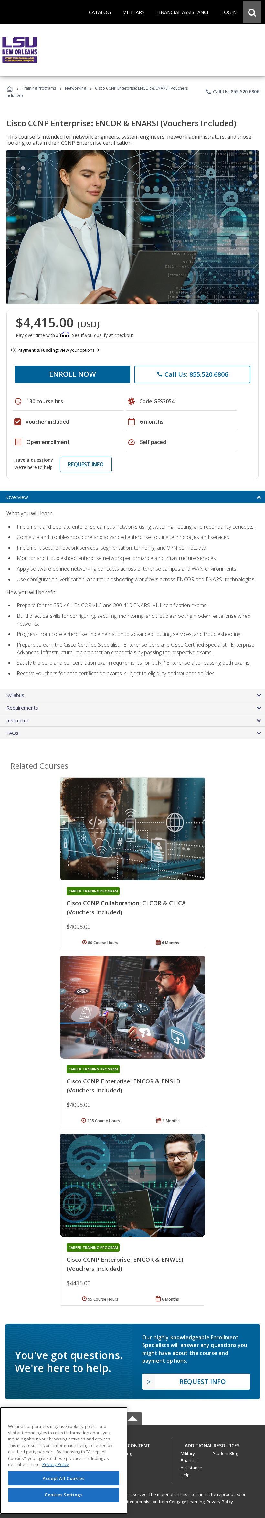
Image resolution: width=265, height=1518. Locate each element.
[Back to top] (132, 1444)
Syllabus (15, 695)
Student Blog (225, 1453)
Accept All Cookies (64, 1478)
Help (185, 1475)
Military (188, 1453)
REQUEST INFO (86, 464)
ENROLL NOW (72, 374)
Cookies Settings (64, 1495)
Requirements (22, 707)
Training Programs (39, 88)
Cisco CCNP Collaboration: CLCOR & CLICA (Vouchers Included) (126, 907)
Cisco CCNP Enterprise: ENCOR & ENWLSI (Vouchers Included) (125, 1264)
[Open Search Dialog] (252, 12)
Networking (75, 88)
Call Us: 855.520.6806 (232, 92)
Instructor (17, 720)
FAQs (12, 733)
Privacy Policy (220, 1501)
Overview (17, 497)
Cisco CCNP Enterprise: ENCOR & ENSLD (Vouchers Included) (123, 1085)
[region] (63, 1460)
